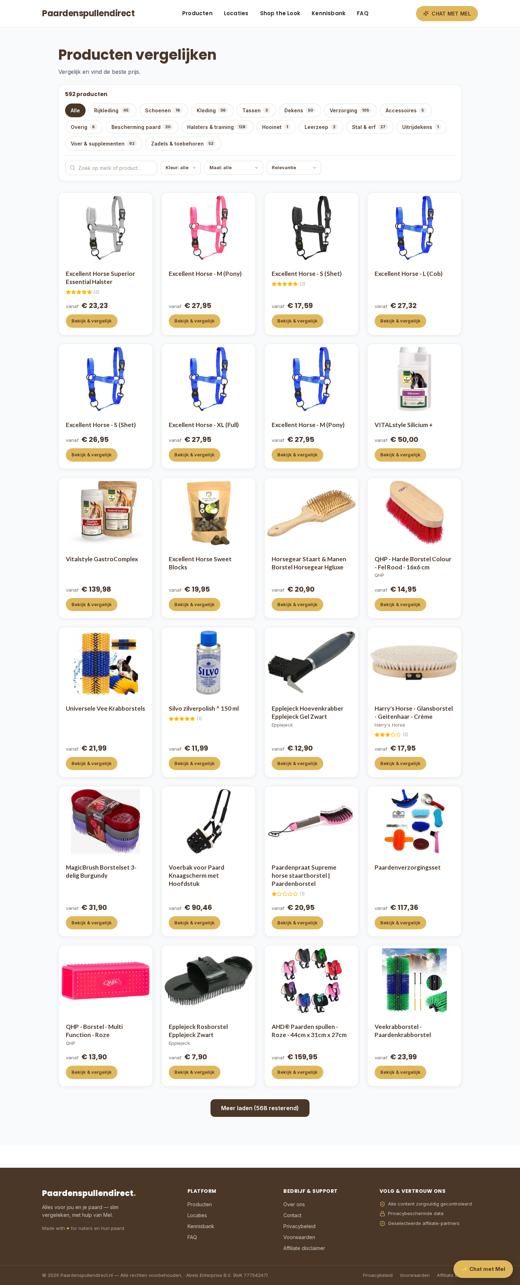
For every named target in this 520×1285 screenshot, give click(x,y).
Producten (197, 13)
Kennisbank (329, 13)
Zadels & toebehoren (182, 144)
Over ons (294, 1204)
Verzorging (349, 110)
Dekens (298, 110)
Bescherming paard (141, 127)
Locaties (236, 13)
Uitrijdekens (420, 127)
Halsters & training (216, 127)
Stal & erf (369, 127)
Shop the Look (280, 13)
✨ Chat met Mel (483, 1269)
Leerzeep (320, 127)
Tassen (255, 110)
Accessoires (405, 110)
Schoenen (162, 110)
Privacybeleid (299, 1226)
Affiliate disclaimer (304, 1248)
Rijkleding (111, 110)
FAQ (363, 13)
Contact (292, 1215)
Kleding (211, 110)
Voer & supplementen (102, 144)
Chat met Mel (451, 14)
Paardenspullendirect (88, 13)
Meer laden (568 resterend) (260, 1108)
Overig (83, 127)
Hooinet (275, 127)
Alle (75, 110)
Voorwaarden (299, 1237)
